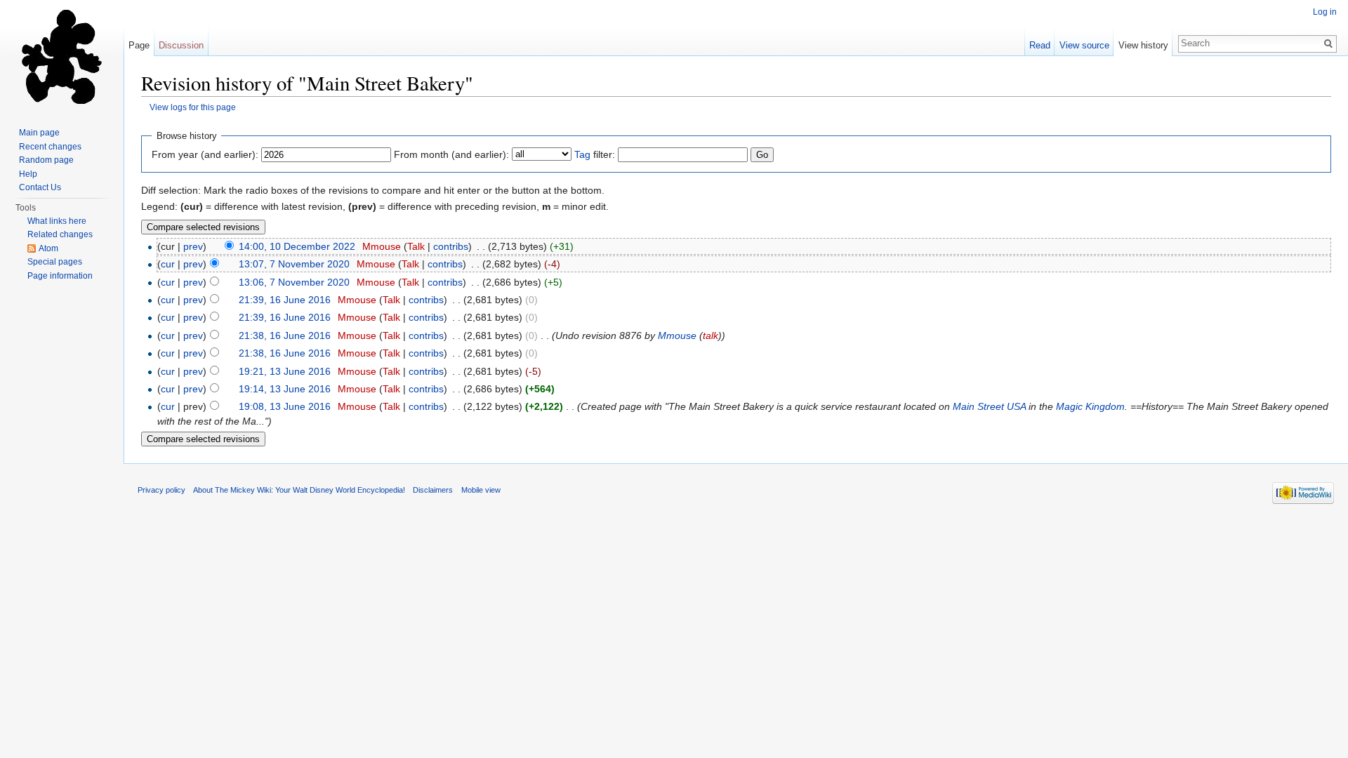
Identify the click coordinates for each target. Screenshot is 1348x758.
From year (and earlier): (205, 154)
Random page (46, 160)
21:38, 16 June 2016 (285, 335)
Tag (582, 154)
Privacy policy (161, 490)
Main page (39, 133)
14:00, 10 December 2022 (297, 246)
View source (1084, 45)
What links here (56, 221)
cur (168, 264)
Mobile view (481, 490)
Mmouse (381, 246)
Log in (1325, 12)
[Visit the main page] (62, 56)
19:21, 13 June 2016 (285, 371)
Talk (416, 246)
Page (139, 45)
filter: (594, 154)
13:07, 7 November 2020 (294, 264)
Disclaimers (433, 490)
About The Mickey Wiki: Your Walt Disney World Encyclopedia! (299, 490)
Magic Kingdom (1090, 406)
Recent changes (50, 147)
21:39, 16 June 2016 (285, 299)
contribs (450, 246)
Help (28, 174)
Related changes (60, 234)
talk (710, 335)
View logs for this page (193, 107)
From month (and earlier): (451, 154)
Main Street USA (989, 406)
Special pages (54, 262)
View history (1143, 45)
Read (1039, 45)
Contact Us (40, 187)
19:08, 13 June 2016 (285, 406)
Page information (60, 276)
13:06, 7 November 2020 (294, 282)
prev (193, 246)
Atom (48, 248)
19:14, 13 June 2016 (285, 388)
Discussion (181, 45)
